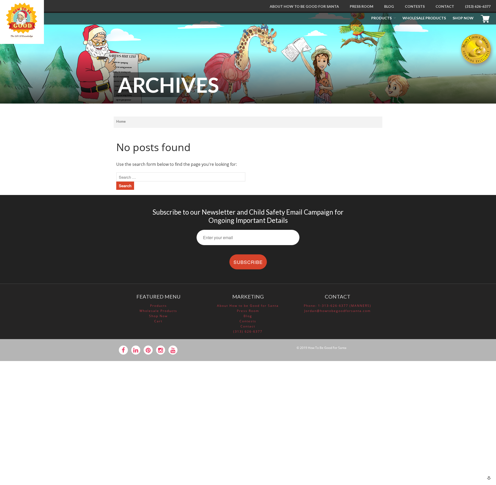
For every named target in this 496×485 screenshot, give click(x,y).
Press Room (361, 6)
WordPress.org (449, 452)
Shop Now (463, 18)
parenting (445, 391)
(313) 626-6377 (478, 6)
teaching (444, 399)
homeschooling (449, 384)
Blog (389, 6)
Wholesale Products (424, 18)
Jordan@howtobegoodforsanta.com (337, 311)
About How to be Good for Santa (304, 6)
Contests (415, 6)
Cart (486, 18)
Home (121, 121)
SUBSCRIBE (248, 262)
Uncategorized (449, 406)
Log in (442, 430)
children (444, 376)
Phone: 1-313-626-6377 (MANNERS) (337, 305)
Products (381, 18)
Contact (445, 6)
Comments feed (450, 445)
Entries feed (447, 437)
